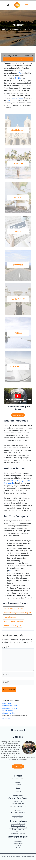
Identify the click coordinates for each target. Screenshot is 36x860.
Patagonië (10, 100)
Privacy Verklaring (18, 816)
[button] (8, 5)
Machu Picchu (17, 98)
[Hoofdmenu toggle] (26, 5)
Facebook (18, 784)
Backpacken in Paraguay (13, 608)
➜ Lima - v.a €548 (7, 711)
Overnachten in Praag (18, 833)
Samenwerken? (18, 795)
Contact (18, 788)
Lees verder (18, 766)
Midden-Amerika (18, 843)
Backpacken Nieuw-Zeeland (18, 828)
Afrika (18, 847)
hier (10, 570)
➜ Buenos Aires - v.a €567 (10, 706)
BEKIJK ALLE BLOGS (18, 415)
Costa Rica (18, 832)
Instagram (18, 782)
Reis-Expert (18, 856)
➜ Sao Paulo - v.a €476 (9, 708)
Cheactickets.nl (6, 718)
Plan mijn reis (18, 59)
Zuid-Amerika (18, 842)
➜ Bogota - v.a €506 (8, 713)
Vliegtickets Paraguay (12, 625)
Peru (20, 73)
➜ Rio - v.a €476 (7, 703)
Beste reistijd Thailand (18, 826)
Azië (18, 840)
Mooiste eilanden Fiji (18, 830)
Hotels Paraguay (10, 617)
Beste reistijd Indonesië (18, 824)
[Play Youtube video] (18, 396)
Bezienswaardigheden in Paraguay (17, 612)
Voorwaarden (18, 818)
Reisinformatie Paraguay (13, 621)
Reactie (5, 647)
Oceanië (18, 845)
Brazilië (18, 78)
